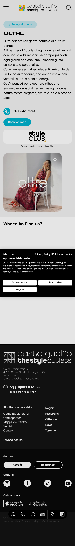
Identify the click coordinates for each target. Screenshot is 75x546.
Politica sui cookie (62, 254)
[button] (8, 254)
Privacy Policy (42, 254)
